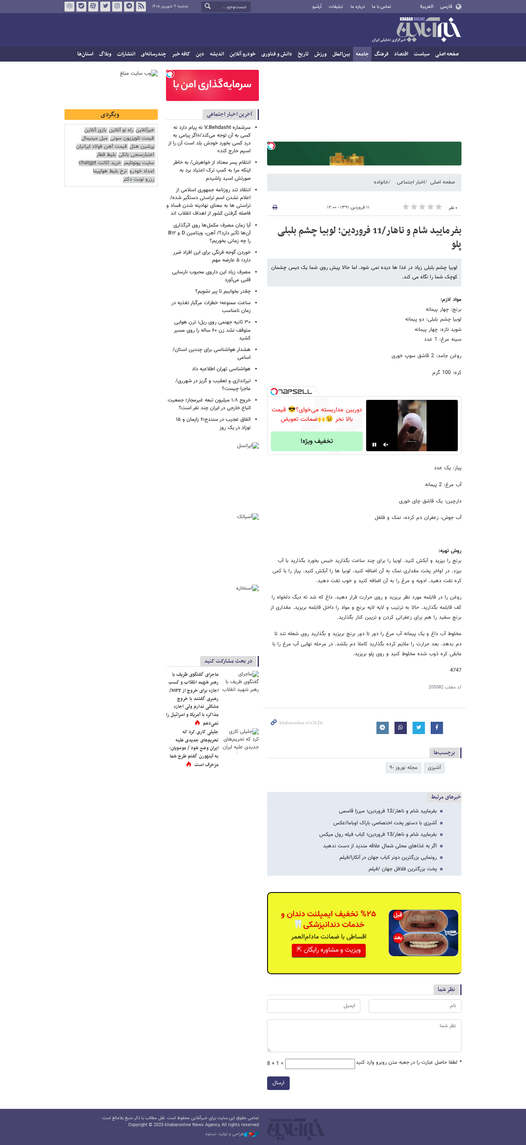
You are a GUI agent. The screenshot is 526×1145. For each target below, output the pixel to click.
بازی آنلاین (95, 130)
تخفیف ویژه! (316, 441)
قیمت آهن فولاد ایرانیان (101, 147)
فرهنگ (381, 54)
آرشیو (317, 6)
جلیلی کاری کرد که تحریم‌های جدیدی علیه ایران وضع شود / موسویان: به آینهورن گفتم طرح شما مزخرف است (194, 748)
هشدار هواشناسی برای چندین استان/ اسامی (212, 354)
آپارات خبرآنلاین (93, 6)
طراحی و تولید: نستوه (224, 1134)
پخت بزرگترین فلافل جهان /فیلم (403, 869)
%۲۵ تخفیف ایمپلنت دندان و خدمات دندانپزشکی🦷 (328, 920)
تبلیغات (336, 6)
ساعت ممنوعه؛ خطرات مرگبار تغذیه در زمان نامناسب (211, 307)
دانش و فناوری (276, 54)
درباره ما (358, 6)
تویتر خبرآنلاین (105, 6)
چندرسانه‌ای (153, 54)
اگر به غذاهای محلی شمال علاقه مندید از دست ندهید (380, 846)
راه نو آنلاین (121, 130)
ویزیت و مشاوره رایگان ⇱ (329, 950)
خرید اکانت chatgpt (99, 163)
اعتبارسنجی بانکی (136, 155)
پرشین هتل (141, 147)
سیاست (421, 54)
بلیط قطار (106, 155)
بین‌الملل (341, 54)
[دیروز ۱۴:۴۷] (240, 683)
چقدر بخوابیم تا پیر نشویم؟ (223, 291)
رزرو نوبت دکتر (138, 180)
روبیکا (69, 6)
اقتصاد (401, 54)
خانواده (381, 182)
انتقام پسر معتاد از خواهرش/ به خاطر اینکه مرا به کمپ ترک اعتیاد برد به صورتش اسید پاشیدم (212, 170)
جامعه (362, 54)
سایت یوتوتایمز (138, 163)
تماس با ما (381, 6)
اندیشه (217, 54)
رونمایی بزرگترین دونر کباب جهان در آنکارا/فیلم (388, 858)
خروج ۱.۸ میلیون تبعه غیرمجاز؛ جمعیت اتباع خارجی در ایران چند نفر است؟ (209, 404)
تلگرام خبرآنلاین (129, 6)
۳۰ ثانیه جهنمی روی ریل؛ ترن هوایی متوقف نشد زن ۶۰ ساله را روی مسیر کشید (212, 330)
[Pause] (374, 445)
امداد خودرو (141, 171)
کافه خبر (181, 54)
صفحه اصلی (447, 54)
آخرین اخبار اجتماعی (229, 114)
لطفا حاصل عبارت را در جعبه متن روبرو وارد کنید (408, 1063)
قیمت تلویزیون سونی (132, 138)
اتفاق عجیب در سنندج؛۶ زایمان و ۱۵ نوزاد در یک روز (213, 423)
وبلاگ (105, 54)
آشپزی (434, 768)
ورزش (320, 54)
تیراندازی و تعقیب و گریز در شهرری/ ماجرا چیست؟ (213, 385)
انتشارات (126, 54)
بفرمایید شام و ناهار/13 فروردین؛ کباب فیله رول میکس (378, 835)
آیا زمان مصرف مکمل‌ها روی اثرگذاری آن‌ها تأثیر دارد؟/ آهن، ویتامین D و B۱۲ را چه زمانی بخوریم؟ (209, 233)
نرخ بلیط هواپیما (110, 171)
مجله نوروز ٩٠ (404, 768)
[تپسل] (271, 146)
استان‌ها (85, 54)
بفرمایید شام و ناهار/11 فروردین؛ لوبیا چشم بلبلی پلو (369, 238)
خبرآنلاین (416, 30)
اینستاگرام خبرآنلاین (117, 6)
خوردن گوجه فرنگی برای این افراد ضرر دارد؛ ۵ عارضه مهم (212, 256)
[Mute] (386, 445)
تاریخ (303, 54)
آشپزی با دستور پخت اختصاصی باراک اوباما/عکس (385, 823)
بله (81, 6)
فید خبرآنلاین (141, 6)
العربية (427, 6)
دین (200, 54)
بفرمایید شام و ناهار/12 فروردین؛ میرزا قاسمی (388, 811)
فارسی (446, 6)
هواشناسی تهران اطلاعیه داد (221, 369)
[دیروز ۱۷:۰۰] (240, 740)
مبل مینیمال (94, 138)
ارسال (278, 1083)
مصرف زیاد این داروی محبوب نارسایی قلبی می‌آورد (211, 276)
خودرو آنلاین (243, 54)
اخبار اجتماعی (411, 182)
